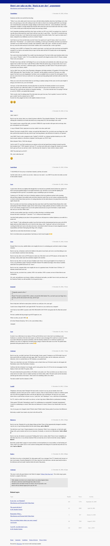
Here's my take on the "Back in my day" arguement (35, 5)
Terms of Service (33, 540)
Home (11, 540)
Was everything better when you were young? (23, 520)
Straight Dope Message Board (8, 1)
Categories (17, 540)
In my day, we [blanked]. (17, 501)
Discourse (19, 543)
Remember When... (16, 514)
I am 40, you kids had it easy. (19, 527)
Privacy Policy (43, 540)
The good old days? (16, 507)
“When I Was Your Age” (47, 474)
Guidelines (25, 540)
